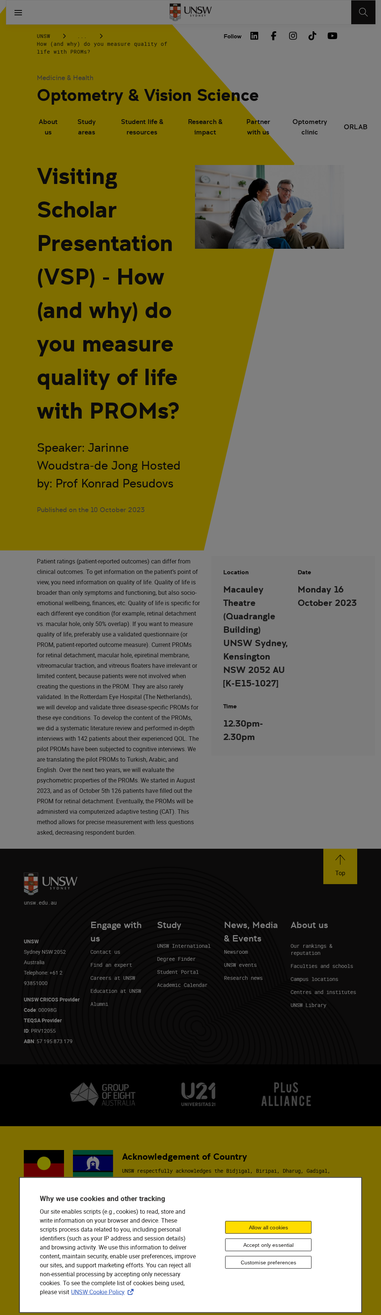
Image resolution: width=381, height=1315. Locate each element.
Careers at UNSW (112, 977)
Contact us (105, 951)
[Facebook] (273, 36)
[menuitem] (48, 128)
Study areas (86, 127)
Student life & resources (142, 127)
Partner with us (258, 127)
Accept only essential (268, 1245)
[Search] (363, 12)
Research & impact (205, 127)
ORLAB (356, 127)
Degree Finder (176, 958)
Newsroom (236, 951)
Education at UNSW (115, 990)
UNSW (43, 35)
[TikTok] (312, 36)
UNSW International (184, 945)
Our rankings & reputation (311, 949)
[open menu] (18, 12)
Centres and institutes (323, 991)
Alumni (99, 1003)
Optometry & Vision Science (148, 95)
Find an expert (111, 964)
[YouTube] (331, 36)
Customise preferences (269, 1262)
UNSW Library (308, 1005)
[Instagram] (292, 36)
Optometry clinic (309, 127)
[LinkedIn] (254, 36)
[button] (340, 866)
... (82, 35)
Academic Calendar (182, 984)
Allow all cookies (268, 1227)
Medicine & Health (65, 78)
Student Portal (178, 971)
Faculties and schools (322, 965)
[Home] (191, 12)
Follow (232, 36)
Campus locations (314, 978)
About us (48, 127)
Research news (243, 977)
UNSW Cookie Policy (104, 1291)
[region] (190, 1245)
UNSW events (240, 964)
